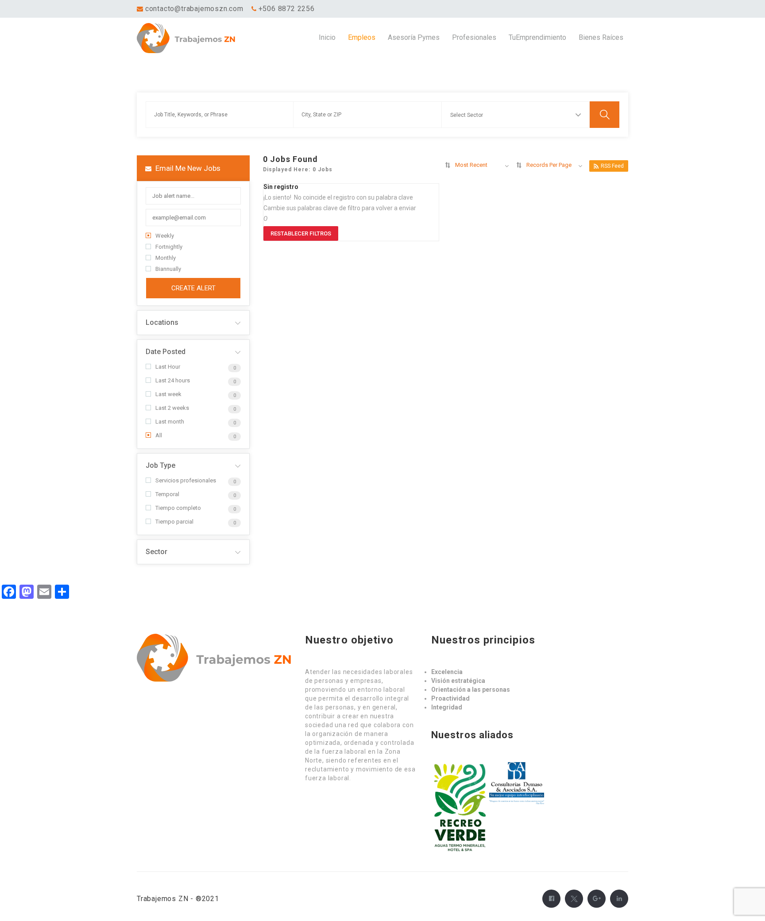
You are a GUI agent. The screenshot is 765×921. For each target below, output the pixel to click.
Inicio (327, 37)
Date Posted (165, 351)
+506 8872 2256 (287, 8)
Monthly (165, 258)
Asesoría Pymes (414, 37)
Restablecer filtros (300, 233)
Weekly (164, 236)
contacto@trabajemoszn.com (194, 8)
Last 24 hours (172, 380)
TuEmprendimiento (537, 37)
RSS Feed (612, 166)
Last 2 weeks (172, 408)
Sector (156, 551)
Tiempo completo (178, 508)
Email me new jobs (187, 168)
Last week (168, 394)
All (158, 435)
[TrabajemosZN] (198, 37)
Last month (169, 421)
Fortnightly (168, 247)
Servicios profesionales (185, 480)
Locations (162, 322)
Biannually (168, 269)
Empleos (361, 37)
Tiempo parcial (174, 521)
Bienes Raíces (601, 37)
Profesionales (474, 37)
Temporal (167, 494)
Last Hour (167, 367)
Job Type (160, 465)
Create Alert (193, 288)
